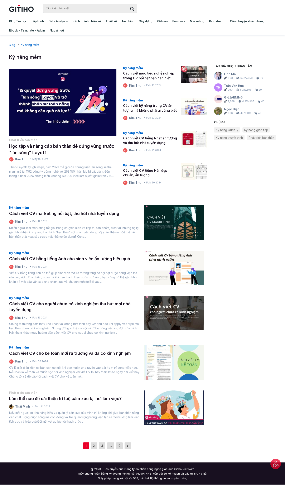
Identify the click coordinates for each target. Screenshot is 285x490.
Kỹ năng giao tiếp (256, 130)
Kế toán (162, 21)
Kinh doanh (217, 21)
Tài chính (128, 21)
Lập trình (38, 21)
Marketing (197, 21)
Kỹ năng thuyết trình (229, 137)
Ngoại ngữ (57, 30)
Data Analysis (58, 21)
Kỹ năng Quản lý (227, 130)
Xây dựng (145, 21)
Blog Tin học (18, 21)
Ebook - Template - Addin (27, 30)
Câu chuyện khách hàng (247, 21)
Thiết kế (111, 21)
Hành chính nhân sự (86, 21)
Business (178, 21)
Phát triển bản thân (261, 137)
